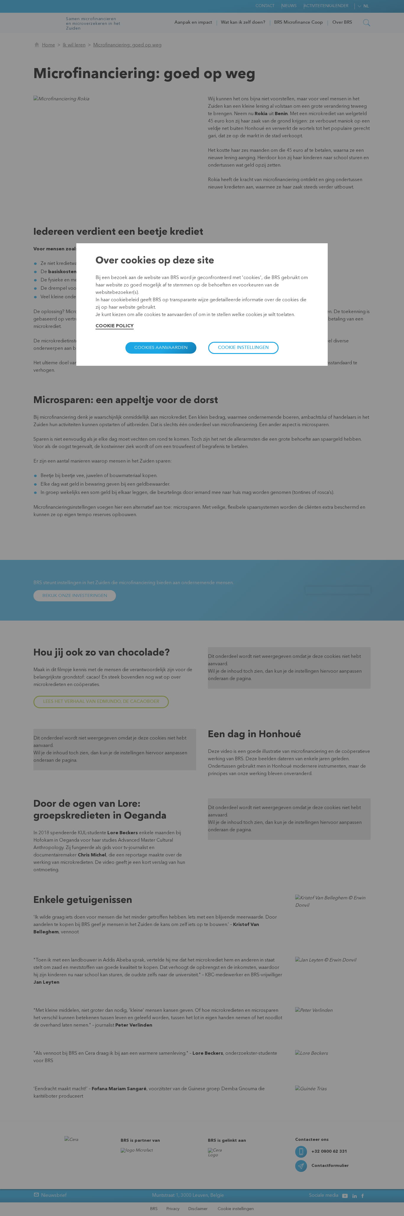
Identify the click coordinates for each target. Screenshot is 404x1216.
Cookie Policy (115, 326)
